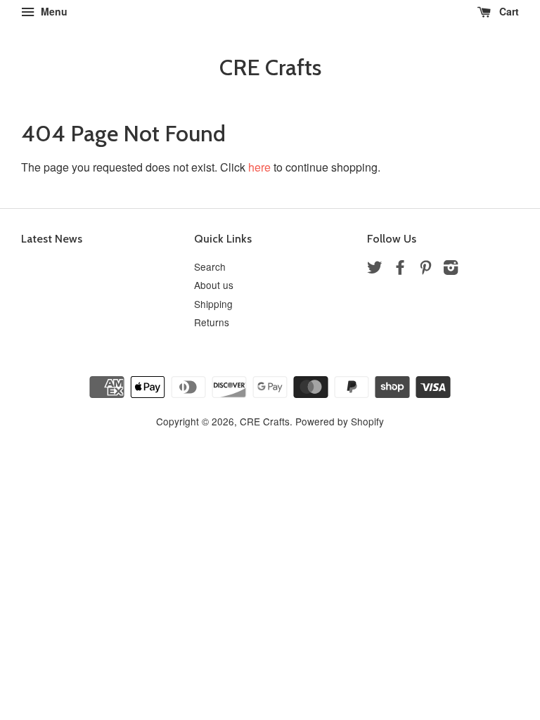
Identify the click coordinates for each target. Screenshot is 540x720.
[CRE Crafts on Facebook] (400, 269)
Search (210, 266)
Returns (211, 322)
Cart (507, 11)
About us (213, 285)
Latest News (51, 238)
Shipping (213, 304)
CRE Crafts (270, 67)
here (259, 167)
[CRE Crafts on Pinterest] (425, 269)
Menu (53, 11)
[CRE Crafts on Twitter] (374, 269)
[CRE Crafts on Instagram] (450, 269)
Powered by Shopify (339, 421)
